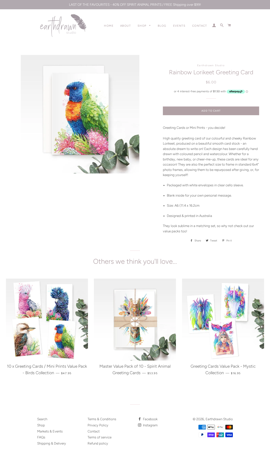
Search (42, 419)
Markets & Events (50, 431)
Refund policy (98, 443)
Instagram (150, 425)
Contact (199, 25)
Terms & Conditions (102, 419)
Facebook (150, 419)
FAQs (41, 437)
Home (108, 25)
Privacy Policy (98, 425)
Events (179, 25)
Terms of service (99, 437)
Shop (142, 25)
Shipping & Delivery (51, 443)
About (125, 25)
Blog (162, 25)
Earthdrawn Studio (219, 419)
